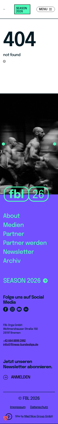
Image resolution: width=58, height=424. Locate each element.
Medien (13, 225)
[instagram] (12, 309)
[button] (3, 144)
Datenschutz (39, 407)
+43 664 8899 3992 (14, 340)
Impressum (18, 407)
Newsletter (18, 252)
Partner (13, 234)
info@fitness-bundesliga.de (20, 344)
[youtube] (19, 309)
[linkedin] (26, 309)
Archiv (12, 261)
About (11, 216)
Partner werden (25, 243)
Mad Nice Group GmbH (38, 416)
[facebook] (5, 309)
